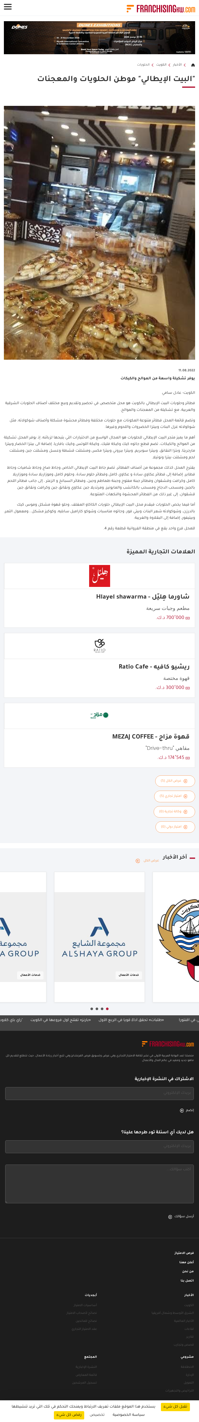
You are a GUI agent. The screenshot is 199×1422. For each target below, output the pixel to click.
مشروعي (187, 1357)
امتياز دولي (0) (171, 827)
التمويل (189, 1383)
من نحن (188, 1272)
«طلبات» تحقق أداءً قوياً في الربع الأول (160, 1020)
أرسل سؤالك (184, 1217)
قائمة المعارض (86, 1375)
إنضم (190, 1110)
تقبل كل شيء (175, 1407)
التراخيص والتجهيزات (179, 1391)
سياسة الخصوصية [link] (129, 1415)
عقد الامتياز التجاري (84, 1329)
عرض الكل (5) (171, 781)
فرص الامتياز (184, 1253)
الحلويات (143, 65)
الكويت (161, 65)
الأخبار (177, 65)
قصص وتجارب (184, 1345)
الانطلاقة (187, 1367)
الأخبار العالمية (184, 1321)
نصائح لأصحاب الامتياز (82, 1313)
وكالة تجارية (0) (170, 812)
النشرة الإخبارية (86, 1367)
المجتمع (90, 1357)
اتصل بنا (187, 1281)
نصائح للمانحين (86, 1321)
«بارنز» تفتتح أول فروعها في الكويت (90, 1020)
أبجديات (91, 1295)
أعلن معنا (186, 1262)
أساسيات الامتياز (85, 1305)
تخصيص (97, 1415)
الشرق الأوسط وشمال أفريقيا (173, 1313)
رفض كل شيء (69, 1415)
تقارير (190, 1337)
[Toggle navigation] (8, 7)
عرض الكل (151, 861)
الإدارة (190, 1375)
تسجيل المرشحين (84, 1383)
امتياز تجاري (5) (170, 796)
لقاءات (189, 1329)
